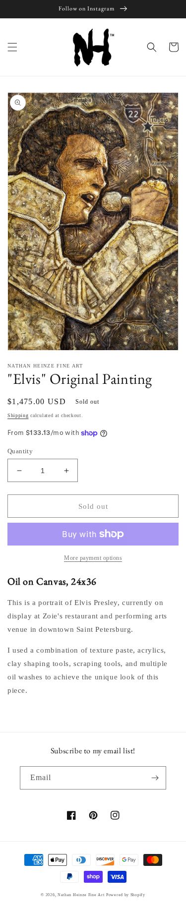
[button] (12, 47)
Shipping (18, 415)
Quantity (20, 451)
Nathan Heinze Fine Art (81, 895)
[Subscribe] (155, 778)
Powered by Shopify (125, 895)
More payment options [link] (93, 557)
